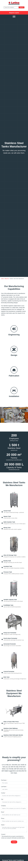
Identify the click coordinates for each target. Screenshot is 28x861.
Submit (14, 842)
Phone (2, 818)
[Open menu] (14, 16)
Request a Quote (14, 12)
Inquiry (2, 824)
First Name (3, 780)
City (2, 799)
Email (2, 812)
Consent (3, 834)
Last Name (3, 786)
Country (3, 793)
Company (3, 805)
